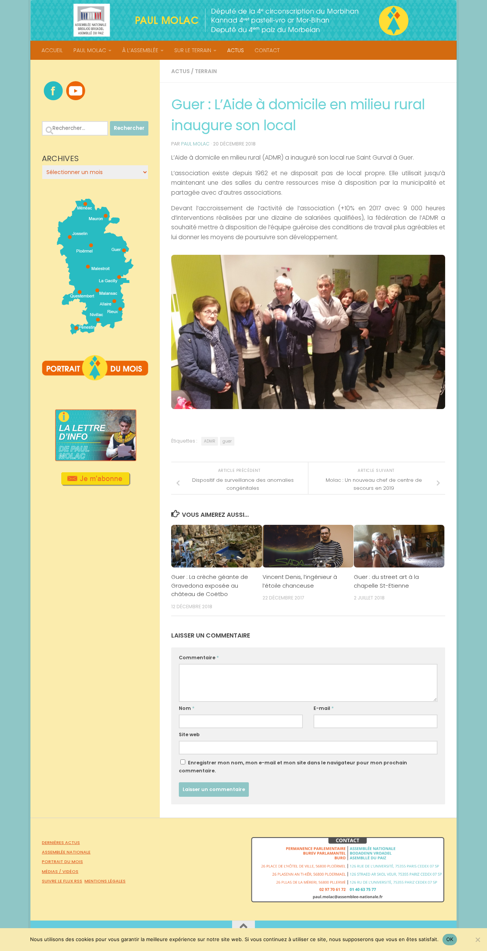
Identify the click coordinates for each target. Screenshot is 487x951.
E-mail (324, 708)
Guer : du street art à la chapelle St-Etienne (386, 581)
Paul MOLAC (195, 144)
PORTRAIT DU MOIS (62, 861)
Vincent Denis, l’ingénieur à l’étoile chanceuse (300, 581)
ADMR (209, 441)
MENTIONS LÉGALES (105, 881)
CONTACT (267, 50)
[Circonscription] (95, 332)
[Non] (477, 939)
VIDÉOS (70, 871)
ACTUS (235, 50)
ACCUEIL (52, 50)
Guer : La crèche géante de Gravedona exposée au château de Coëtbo (209, 585)
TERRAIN (206, 71)
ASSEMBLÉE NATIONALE (66, 852)
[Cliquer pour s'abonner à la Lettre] (95, 483)
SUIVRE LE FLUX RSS (62, 881)
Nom (186, 708)
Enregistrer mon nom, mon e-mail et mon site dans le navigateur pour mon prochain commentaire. (293, 766)
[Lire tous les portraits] (95, 377)
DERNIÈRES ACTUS (61, 842)
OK (450, 939)
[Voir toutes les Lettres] (95, 459)
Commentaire (199, 657)
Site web (189, 734)
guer (227, 441)
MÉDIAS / (52, 871)
